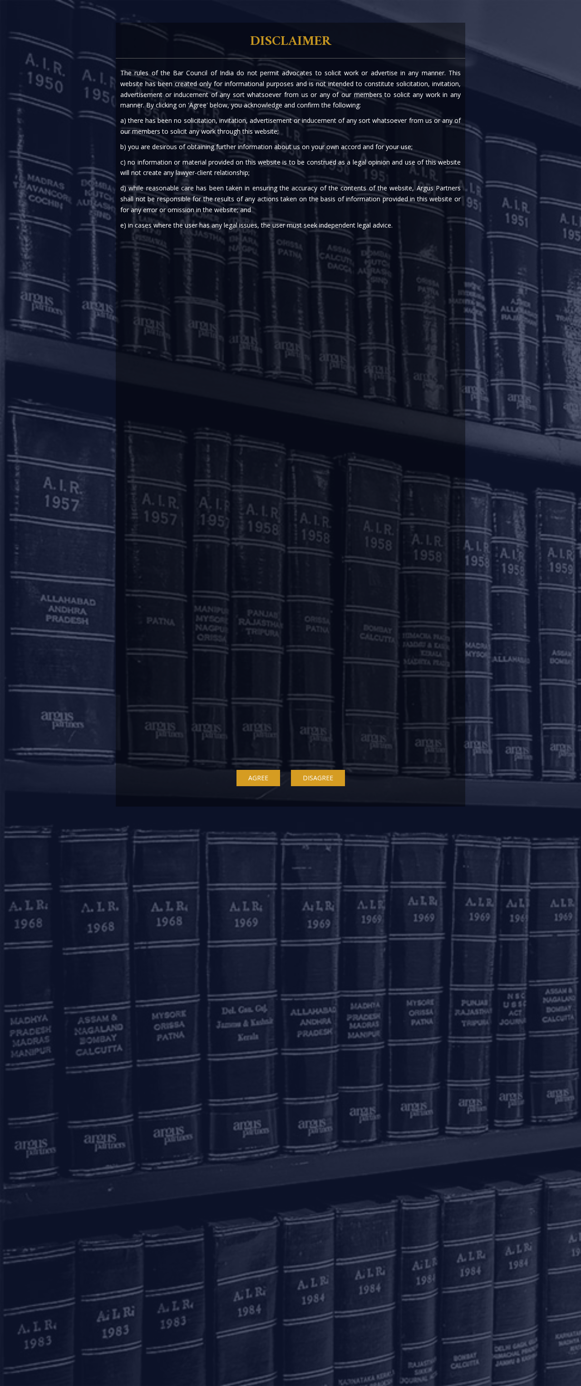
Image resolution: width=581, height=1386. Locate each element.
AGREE (258, 777)
